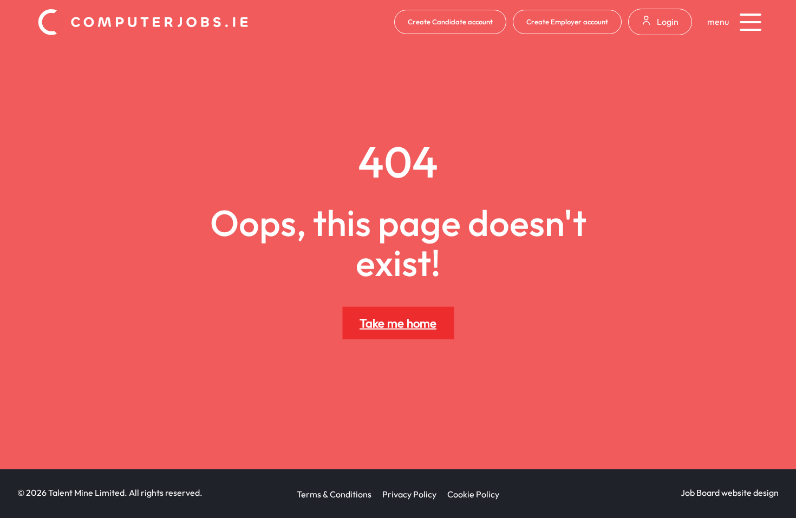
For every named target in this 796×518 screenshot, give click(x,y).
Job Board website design (730, 492)
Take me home (398, 323)
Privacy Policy (409, 494)
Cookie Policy (473, 494)
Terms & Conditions (334, 494)
